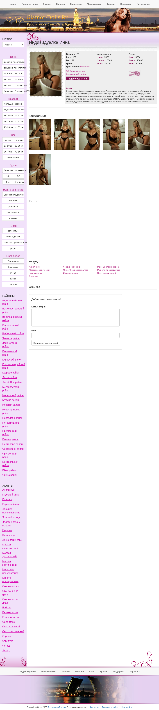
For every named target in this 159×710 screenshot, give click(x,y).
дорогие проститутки (14, 61)
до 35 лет (19, 109)
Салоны (60, 3)
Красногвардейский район (13, 366)
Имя (33, 330)
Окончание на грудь (10, 592)
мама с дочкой (13, 236)
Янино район (9, 475)
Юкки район (9, 470)
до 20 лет (8, 115)
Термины (135, 671)
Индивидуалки (30, 3)
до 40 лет (19, 115)
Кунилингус (34, 266)
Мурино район (10, 400)
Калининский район (76, 74)
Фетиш (6, 645)
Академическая (77, 71)
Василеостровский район (13, 310)
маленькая (19, 170)
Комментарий (38, 306)
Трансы (111, 3)
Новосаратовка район (11, 411)
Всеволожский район (10, 326)
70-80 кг (19, 151)
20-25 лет (8, 121)
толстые (19, 139)
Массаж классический (108, 266)
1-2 (7, 176)
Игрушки (7, 530)
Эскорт (47, 3)
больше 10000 (19, 91)
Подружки (125, 3)
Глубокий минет (11, 494)
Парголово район (12, 418)
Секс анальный (71, 272)
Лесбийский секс (71, 266)
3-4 (7, 181)
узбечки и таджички (14, 194)
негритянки (13, 212)
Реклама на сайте (110, 707)
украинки (13, 206)
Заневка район (11, 338)
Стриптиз (33, 275)
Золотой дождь (11, 517)
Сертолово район (12, 444)
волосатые (13, 230)
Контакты (94, 707)
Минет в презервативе (108, 269)
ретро (13, 248)
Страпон (7, 636)
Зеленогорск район (9, 344)
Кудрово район (10, 372)
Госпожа (7, 499)
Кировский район (12, 359)
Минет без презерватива (75, 269)
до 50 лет (19, 127)
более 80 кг (13, 157)
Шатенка (13, 284)
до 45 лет (19, 121)
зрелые (18, 103)
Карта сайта (126, 707)
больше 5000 (19, 85)
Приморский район (9, 432)
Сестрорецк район (13, 448)
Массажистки (94, 3)
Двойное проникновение (11, 510)
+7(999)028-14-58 (78, 78)
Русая (13, 272)
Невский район (11, 404)
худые (8, 139)
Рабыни (6, 607)
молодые (8, 103)
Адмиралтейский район (12, 301)
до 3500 (19, 79)
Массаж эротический (39, 269)
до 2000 (8, 79)
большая (8, 170)
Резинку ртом (35, 272)
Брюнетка (85, 66)
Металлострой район (10, 388)
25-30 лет (8, 127)
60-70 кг (8, 151)
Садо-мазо (76, 3)
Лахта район (9, 377)
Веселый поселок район (12, 318)
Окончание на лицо (10, 600)
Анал (92, 671)
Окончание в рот (11, 586)
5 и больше (19, 181)
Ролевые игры (10, 617)
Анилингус (8, 489)
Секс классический (106, 272)
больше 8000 (8, 91)
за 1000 (8, 73)
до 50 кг (8, 145)
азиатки (13, 200)
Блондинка (13, 260)
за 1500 (19, 73)
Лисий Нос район (12, 382)
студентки (8, 109)
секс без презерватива (14, 242)
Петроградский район (11, 424)
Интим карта (143, 3)
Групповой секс (11, 504)
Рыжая (13, 278)
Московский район (13, 395)
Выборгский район (13, 333)
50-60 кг (19, 145)
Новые (12, 3)
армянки (13, 218)
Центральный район (10, 463)
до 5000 (8, 85)
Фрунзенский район (9, 455)
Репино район (10, 439)
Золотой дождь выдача (11, 523)
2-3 (18, 176)
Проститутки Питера (57, 707)
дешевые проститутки (14, 67)
